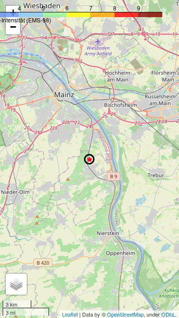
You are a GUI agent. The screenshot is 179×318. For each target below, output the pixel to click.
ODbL (168, 314)
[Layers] (16, 284)
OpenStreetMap (125, 314)
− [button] (13, 27)
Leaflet (70, 314)
